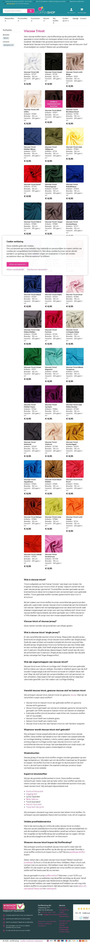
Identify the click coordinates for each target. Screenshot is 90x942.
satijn (80, 886)
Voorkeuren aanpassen (37, 269)
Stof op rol (63, 923)
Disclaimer (42, 926)
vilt (85, 886)
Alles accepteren (17, 264)
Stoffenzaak (64, 930)
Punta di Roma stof (34, 791)
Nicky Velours (32, 799)
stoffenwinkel (51, 876)
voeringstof (51, 889)
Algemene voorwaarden (47, 921)
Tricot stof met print (35, 807)
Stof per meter (65, 921)
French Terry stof (33, 804)
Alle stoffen (55, 20)
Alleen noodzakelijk (15, 269)
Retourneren (64, 916)
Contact (83, 18)
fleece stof (38, 889)
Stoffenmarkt (64, 932)
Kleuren (46, 18)
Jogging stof (31, 794)
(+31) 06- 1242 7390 (48, 912)
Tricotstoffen (22, 18)
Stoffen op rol (65, 20)
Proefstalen (63, 914)
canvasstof (28, 889)
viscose (73, 695)
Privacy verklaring (45, 924)
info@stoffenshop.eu (51, 915)
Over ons (62, 908)
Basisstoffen (9, 18)
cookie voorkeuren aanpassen (31, 941)
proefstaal (28, 862)
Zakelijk (75, 18)
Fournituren (35, 18)
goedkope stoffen (77, 852)
